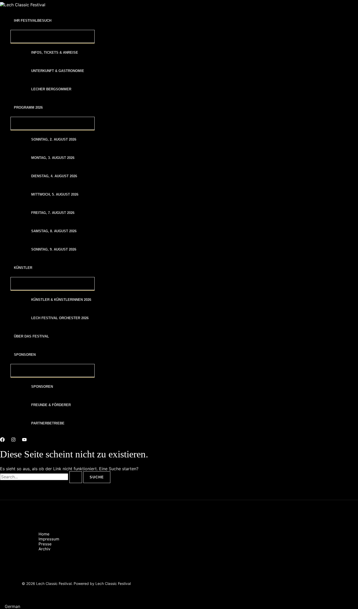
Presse (45, 543)
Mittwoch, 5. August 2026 (54, 194)
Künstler (23, 268)
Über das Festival (31, 336)
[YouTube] (24, 440)
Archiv (44, 548)
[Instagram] (13, 440)
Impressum (49, 538)
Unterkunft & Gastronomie (57, 71)
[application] (54, 21)
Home (44, 534)
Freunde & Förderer (51, 405)
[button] (179, 606)
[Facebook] (2, 440)
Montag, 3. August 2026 (52, 158)
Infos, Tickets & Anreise (54, 52)
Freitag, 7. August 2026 (52, 213)
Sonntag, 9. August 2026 (53, 249)
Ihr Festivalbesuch (32, 21)
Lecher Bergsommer (51, 89)
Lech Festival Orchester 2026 (60, 318)
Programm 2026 (28, 107)
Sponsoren (25, 355)
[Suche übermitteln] (75, 477)
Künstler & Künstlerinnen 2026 (61, 300)
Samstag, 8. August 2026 (54, 231)
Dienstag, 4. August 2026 (54, 176)
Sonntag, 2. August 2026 (53, 139)
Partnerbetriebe (47, 423)
